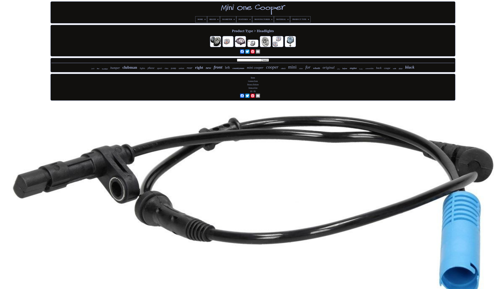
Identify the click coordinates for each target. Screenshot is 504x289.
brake (361, 69)
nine (301, 68)
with (394, 68)
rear (189, 67)
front (218, 67)
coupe (387, 68)
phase (151, 68)
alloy (338, 69)
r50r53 (283, 68)
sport (159, 68)
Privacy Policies (253, 84)
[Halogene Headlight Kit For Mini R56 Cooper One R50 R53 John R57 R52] (278, 42)
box (98, 68)
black (409, 67)
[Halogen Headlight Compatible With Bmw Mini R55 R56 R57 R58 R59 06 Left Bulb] (253, 43)
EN (251, 91)
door (401, 68)
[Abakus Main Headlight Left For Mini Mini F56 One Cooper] (240, 42)
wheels (316, 68)
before (344, 68)
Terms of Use (253, 88)
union (181, 68)
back (378, 67)
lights (142, 68)
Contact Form (253, 81)
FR (255, 91)
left (227, 67)
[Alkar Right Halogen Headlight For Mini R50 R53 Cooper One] (265, 42)
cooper (272, 67)
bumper (115, 67)
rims (166, 68)
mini (292, 66)
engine (353, 68)
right (199, 67)
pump (173, 68)
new (208, 67)
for (308, 67)
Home (253, 78)
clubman (129, 67)
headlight (105, 69)
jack (92, 68)
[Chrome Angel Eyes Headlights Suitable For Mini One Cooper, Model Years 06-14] (215, 42)
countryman (238, 68)
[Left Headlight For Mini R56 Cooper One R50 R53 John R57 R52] (228, 42)
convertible (369, 68)
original (329, 67)
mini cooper (255, 67)
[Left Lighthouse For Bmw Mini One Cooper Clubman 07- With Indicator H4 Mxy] (290, 42)
